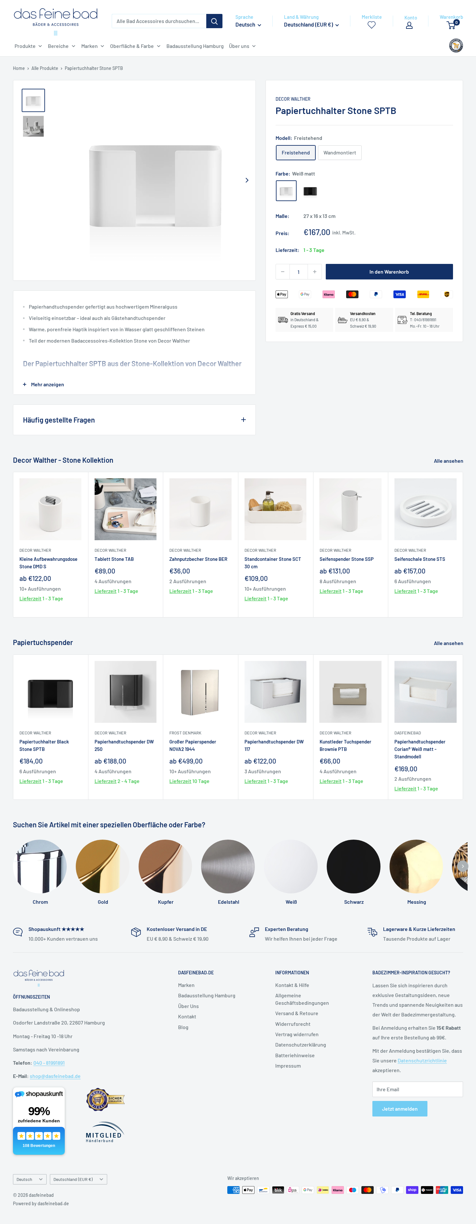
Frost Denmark (185, 732)
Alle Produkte (44, 68)
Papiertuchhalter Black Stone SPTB (44, 745)
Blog (183, 1027)
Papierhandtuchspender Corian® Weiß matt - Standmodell (420, 748)
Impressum (288, 1065)
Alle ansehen (449, 461)
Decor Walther (293, 99)
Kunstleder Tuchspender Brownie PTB (345, 745)
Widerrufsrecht (293, 1024)
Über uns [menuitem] (239, 46)
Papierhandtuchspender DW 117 (274, 745)
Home (19, 68)
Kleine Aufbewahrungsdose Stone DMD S (48, 562)
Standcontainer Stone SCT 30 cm (272, 562)
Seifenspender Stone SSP (347, 559)
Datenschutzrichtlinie (422, 1060)
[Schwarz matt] (310, 190)
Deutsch (24, 1179)
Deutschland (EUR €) (73, 1179)
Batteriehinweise (295, 1055)
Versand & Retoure (296, 1013)
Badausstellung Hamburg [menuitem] (195, 46)
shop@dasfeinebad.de (55, 1076)
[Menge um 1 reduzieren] (282, 271)
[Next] (247, 180)
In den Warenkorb (389, 271)
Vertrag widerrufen (297, 1034)
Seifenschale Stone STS (419, 559)
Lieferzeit (30, 598)
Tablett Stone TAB (114, 559)
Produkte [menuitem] (25, 46)
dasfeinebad (407, 732)
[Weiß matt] (286, 190)
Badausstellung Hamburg (206, 995)
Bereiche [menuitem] (58, 46)
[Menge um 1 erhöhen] (315, 271)
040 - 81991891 (49, 1063)
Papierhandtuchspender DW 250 (124, 745)
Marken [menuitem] (89, 46)
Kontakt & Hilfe (292, 985)
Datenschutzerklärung (300, 1044)
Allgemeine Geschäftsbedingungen (302, 998)
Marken (186, 985)
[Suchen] (214, 21)
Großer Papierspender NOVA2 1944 (192, 745)
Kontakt (187, 1016)
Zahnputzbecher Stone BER (198, 559)
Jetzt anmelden (400, 1108)
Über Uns (188, 1006)
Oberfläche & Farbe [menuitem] (132, 46)
